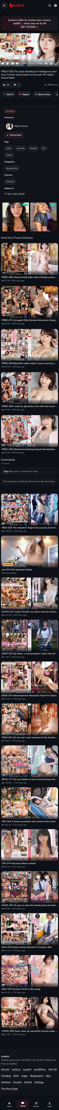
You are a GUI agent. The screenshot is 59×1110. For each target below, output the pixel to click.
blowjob (33, 148)
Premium (10, 181)
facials (9, 155)
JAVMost (6, 1082)
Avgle (24, 1076)
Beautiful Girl (12, 168)
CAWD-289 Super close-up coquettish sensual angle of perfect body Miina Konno (29, 1031)
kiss (43, 148)
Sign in (7, 471)
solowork (20, 148)
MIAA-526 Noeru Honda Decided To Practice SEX (27, 947)
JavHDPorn (40, 1069)
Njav (48, 1076)
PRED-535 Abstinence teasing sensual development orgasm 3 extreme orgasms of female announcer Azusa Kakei (29, 449)
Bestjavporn (36, 1076)
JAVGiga (39, 1082)
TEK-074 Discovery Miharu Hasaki (19, 863)
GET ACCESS (28, 27)
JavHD (16, 23)
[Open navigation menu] (4, 5)
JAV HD (52, 1069)
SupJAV (27, 1069)
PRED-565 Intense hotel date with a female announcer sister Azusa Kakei (29, 277)
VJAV (16, 1076)
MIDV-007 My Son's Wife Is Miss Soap (21, 989)
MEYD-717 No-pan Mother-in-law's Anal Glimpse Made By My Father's (29, 779)
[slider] (26, 63)
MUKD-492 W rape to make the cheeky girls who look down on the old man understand (29, 905)
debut (8, 148)
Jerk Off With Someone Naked (17, 569)
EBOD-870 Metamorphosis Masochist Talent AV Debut (29, 695)
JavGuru (16, 1069)
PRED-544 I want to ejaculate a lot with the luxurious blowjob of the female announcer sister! (29, 406)
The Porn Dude (9, 1088)
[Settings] (55, 5)
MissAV (5, 1069)
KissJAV (17, 1082)
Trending (6, 1076)
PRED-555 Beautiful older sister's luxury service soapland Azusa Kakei (29, 363)
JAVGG (28, 1082)
